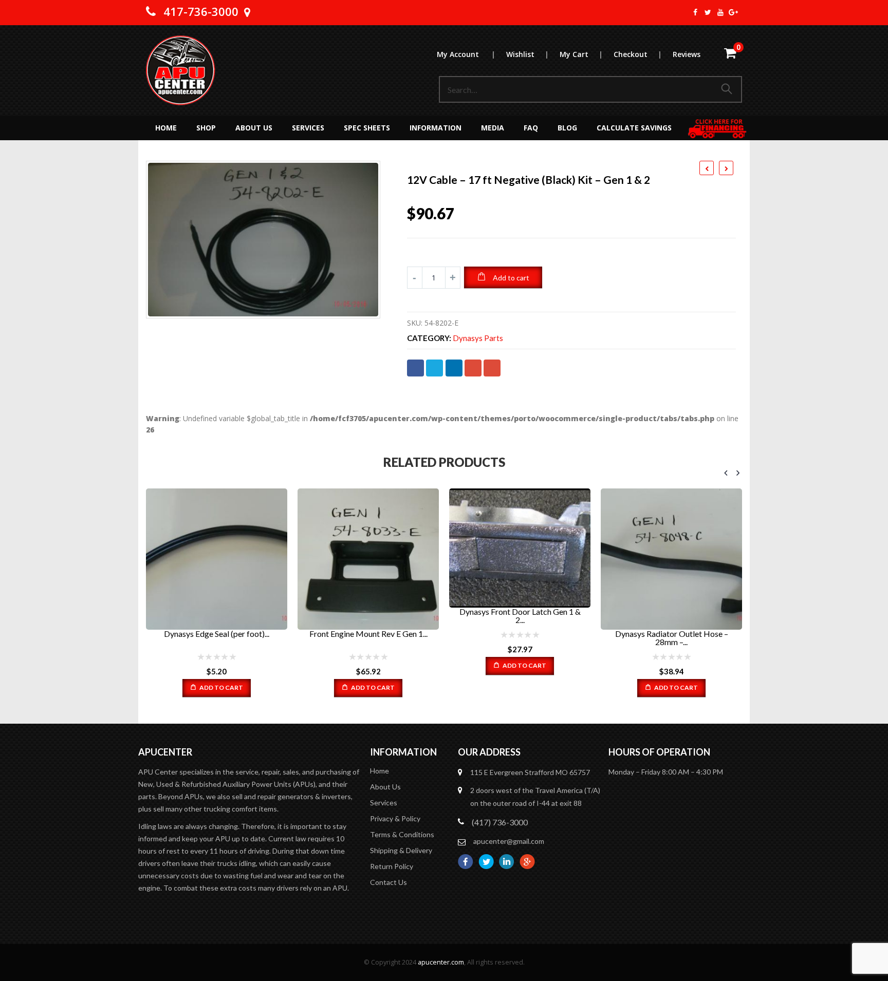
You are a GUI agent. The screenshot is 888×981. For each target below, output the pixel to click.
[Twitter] (708, 12)
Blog (567, 128)
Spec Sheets (367, 128)
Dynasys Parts (478, 338)
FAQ (531, 128)
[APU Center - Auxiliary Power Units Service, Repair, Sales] (180, 70)
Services (308, 128)
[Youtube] (720, 12)
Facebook (415, 368)
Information (435, 128)
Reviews (686, 54)
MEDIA (492, 128)
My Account (466, 54)
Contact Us (388, 882)
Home (166, 128)
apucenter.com (441, 962)
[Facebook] (695, 12)
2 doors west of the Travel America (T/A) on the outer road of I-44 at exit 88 (535, 796)
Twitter (434, 368)
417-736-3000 (200, 11)
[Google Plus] (733, 12)
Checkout (637, 54)
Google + (473, 368)
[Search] (728, 89)
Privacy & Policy (395, 818)
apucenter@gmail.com (508, 841)
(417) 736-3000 (500, 822)
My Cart (581, 54)
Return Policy (391, 866)
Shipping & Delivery (401, 850)
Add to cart (511, 277)
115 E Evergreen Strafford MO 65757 (530, 772)
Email (492, 368)
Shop (206, 128)
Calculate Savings (634, 128)
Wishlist (527, 54)
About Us (253, 128)
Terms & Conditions (402, 834)
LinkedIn (454, 368)
